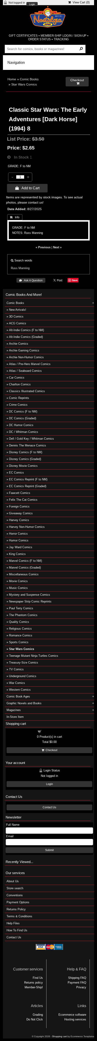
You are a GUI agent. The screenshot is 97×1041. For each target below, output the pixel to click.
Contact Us (49, 807)
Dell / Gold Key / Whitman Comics (31, 438)
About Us (13, 881)
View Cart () (80, 2)
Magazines (14, 710)
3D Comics (16, 316)
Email (10, 836)
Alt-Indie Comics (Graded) (26, 337)
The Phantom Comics (23, 615)
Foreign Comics (19, 506)
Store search (15, 888)
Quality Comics (19, 622)
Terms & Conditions (19, 916)
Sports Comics (18, 642)
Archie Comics (18, 343)
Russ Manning (20, 268)
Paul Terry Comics (21, 608)
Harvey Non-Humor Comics (27, 527)
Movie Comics (18, 581)
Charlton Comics (20, 384)
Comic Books (29, 79)
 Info (14, 217)
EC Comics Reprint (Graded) (27, 486)
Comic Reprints (19, 398)
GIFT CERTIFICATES (23, 35)
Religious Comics (20, 628)
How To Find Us (17, 930)
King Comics (17, 554)
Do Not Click (34, 1019)
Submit (49, 850)
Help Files (13, 923)
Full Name (12, 824)
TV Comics (16, 669)
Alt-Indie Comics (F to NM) (26, 330)
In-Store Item (15, 717)
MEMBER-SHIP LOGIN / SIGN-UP (63, 35)
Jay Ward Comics (20, 547)
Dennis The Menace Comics (27, 445)
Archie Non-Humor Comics (26, 357)
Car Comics (16, 377)
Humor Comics (18, 540)
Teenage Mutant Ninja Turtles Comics (33, 655)
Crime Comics (18, 404)
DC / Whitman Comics (23, 432)
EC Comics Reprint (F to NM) (28, 479)
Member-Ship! (34, 987)
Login (32, 4)
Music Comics (18, 588)
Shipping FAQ (77, 977)
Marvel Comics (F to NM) (25, 560)
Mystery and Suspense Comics (29, 594)
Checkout (50, 750)
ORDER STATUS (39, 39)
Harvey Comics (19, 520)
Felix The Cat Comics (23, 499)
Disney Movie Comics (23, 465)
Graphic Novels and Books (24, 703)
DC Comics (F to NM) (23, 411)
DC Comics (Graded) (22, 418)
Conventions (15, 895)
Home (11, 79)
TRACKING (61, 39)
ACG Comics (17, 323)
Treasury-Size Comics (23, 662)
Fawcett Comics (19, 493)
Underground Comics (22, 676)
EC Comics (16, 472)
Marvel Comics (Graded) (25, 567)
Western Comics (20, 689)
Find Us (38, 977)
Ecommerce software (72, 1014)
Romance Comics (20, 635)
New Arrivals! (17, 309)
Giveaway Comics (21, 513)
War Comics (17, 683)
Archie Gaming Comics (24, 350)
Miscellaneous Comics (24, 574)
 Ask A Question (31, 280)
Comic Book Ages (18, 696)
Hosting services (75, 1019)
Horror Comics (18, 533)
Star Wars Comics (24, 84)
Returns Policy (16, 909)
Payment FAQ (77, 982)
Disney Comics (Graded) (25, 459)
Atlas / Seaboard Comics (25, 370)
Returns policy (33, 982)
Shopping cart (52, 731)
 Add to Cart (27, 188)
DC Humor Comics (21, 425)
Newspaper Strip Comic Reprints (30, 601)
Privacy (81, 987)
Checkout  (77, 81)
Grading (38, 1014)
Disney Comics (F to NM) (25, 452)
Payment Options (18, 902)
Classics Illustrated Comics (27, 391)
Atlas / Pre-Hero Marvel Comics (30, 364)
